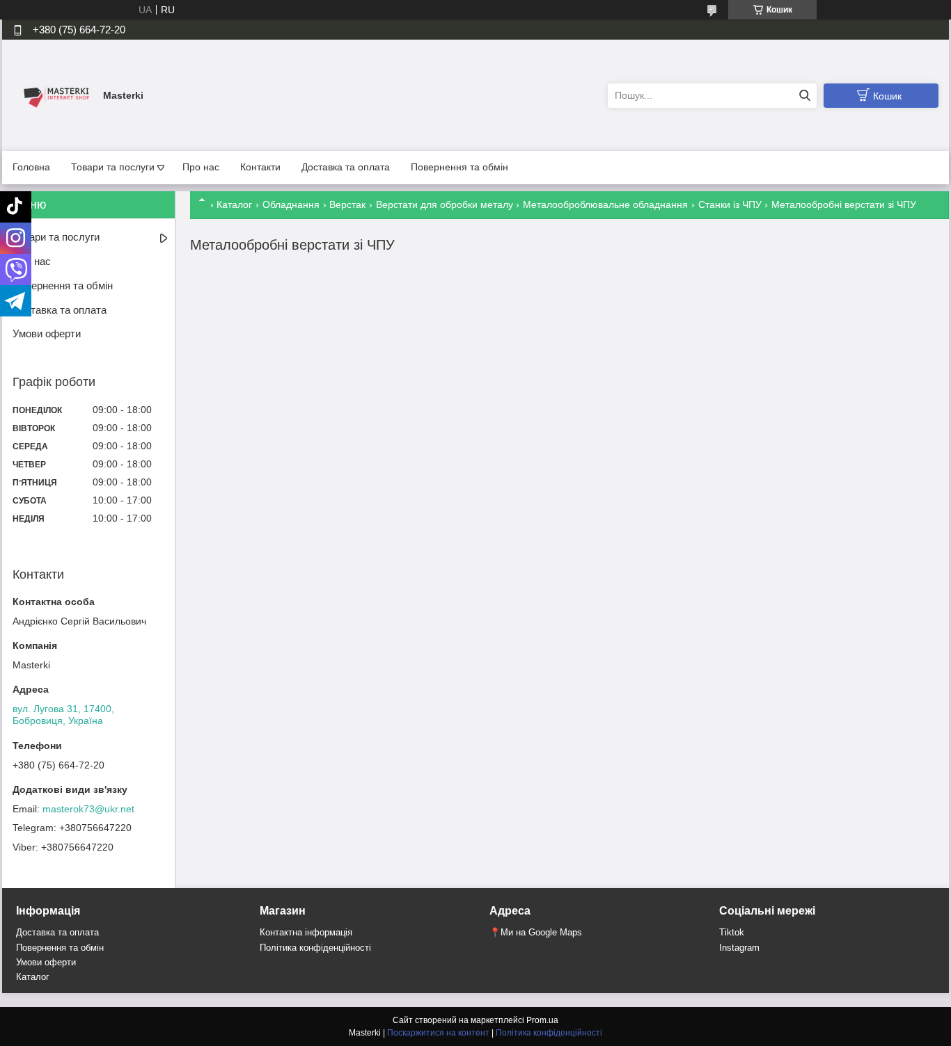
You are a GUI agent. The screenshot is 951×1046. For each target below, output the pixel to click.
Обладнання (291, 204)
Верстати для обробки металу (444, 204)
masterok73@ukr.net (88, 808)
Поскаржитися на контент (438, 1033)
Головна (31, 166)
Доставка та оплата (345, 166)
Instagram (739, 947)
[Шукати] (804, 95)
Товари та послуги (113, 166)
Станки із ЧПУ (730, 204)
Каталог (234, 204)
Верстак (347, 204)
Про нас (200, 166)
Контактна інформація (306, 932)
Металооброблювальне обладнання (605, 204)
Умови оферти (47, 333)
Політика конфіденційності (315, 947)
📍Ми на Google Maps (535, 932)
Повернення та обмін (459, 166)
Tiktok (731, 932)
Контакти (260, 166)
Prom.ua (542, 1020)
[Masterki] (54, 94)
